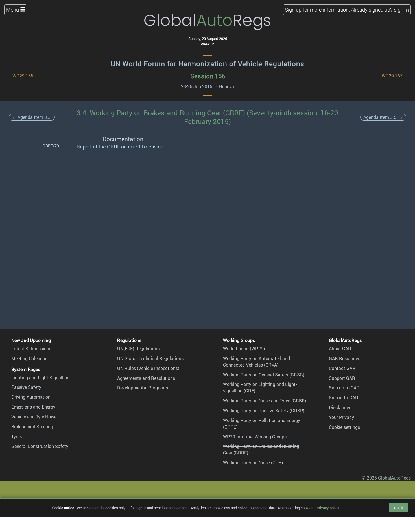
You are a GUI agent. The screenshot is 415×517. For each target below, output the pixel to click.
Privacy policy (328, 507)
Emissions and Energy (33, 407)
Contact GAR (342, 368)
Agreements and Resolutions (146, 378)
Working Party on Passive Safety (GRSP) (263, 410)
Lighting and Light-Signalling (40, 377)
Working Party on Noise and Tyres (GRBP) (264, 401)
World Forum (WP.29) (244, 348)
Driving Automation (31, 397)
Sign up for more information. (317, 9)
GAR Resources (344, 358)
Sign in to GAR (343, 397)
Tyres (16, 436)
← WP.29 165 (20, 76)
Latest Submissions (31, 348)
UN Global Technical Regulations (150, 358)
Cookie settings (344, 427)
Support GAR (342, 378)
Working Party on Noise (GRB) (253, 463)
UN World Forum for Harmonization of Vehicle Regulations (207, 63)
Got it (398, 507)
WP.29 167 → (395, 76)
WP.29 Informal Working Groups (255, 437)
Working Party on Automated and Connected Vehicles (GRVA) (256, 361)
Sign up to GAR (344, 388)
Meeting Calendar (29, 358)
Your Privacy (341, 417)
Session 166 (207, 76)
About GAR (340, 348)
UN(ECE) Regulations (138, 348)
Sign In (401, 9)
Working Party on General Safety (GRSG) (263, 375)
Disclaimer (339, 407)
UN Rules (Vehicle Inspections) (148, 368)
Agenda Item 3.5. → (383, 117)
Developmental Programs (142, 388)
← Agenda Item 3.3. (32, 117)
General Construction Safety (39, 446)
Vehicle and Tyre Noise (33, 417)
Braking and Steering (32, 426)
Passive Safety (26, 387)
